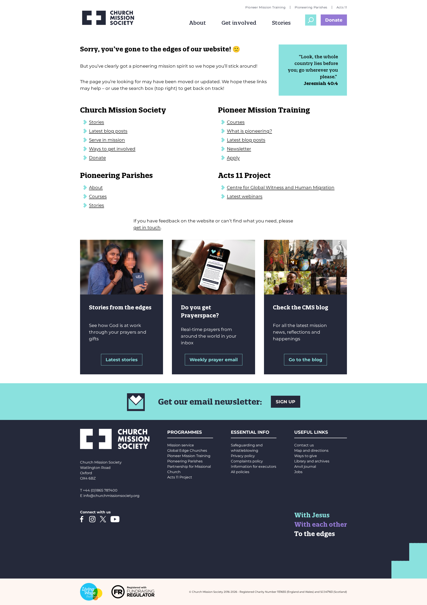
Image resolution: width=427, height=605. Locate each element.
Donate (333, 20)
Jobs (298, 472)
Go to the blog (305, 359)
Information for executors (253, 466)
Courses (236, 122)
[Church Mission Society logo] (111, 18)
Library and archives (311, 461)
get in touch (147, 227)
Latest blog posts (108, 131)
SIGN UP (285, 401)
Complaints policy (247, 461)
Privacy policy (243, 456)
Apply (233, 157)
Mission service (180, 445)
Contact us (304, 445)
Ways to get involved (112, 148)
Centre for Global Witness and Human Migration (280, 187)
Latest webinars (244, 196)
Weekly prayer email (213, 359)
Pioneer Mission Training (265, 7)
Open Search (310, 20)
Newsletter (239, 148)
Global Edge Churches (187, 450)
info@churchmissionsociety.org (111, 496)
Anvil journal (305, 466)
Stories (281, 22)
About (197, 22)
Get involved (239, 22)
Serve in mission (107, 140)
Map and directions (311, 450)
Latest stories (122, 359)
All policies (240, 472)
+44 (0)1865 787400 (100, 490)
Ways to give (305, 456)
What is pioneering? (249, 131)
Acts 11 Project (179, 477)
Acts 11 (341, 7)
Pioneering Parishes (311, 7)
